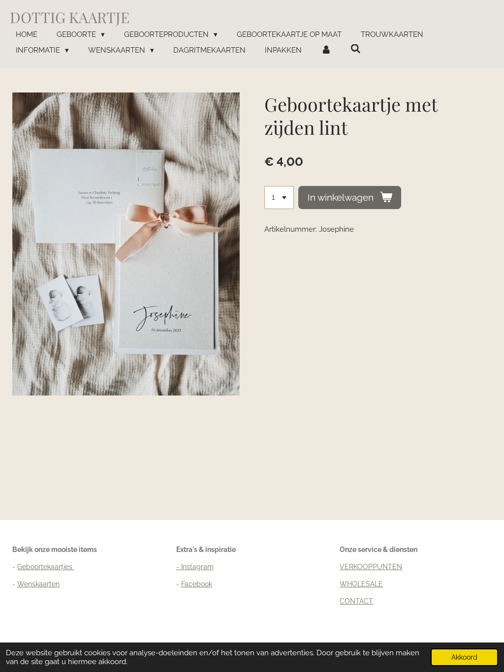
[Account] (326, 50)
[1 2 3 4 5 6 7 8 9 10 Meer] (279, 197)
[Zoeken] (356, 49)
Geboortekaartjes (45, 567)
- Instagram (195, 567)
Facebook (196, 584)
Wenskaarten (38, 584)
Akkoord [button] (464, 657)
